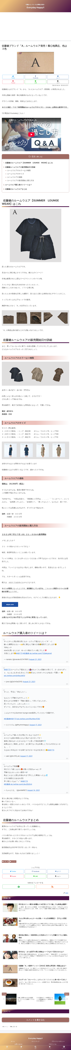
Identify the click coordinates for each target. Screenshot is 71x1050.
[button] (65, 508)
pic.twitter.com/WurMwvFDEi (28, 719)
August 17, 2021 (35, 725)
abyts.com (10, 604)
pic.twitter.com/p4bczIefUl (14, 676)
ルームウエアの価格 (14, 177)
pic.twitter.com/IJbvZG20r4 (21, 784)
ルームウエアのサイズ (15, 174)
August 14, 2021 (33, 790)
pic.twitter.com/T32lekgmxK (40, 653)
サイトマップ (35, 1041)
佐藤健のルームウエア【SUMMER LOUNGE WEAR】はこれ (29, 163)
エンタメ (13, 861)
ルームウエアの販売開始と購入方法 (20, 180)
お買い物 (6, 861)
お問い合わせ (18, 1044)
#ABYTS (19, 653)
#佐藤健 (26, 653)
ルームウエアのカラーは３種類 (19, 170)
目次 (34, 156)
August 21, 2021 (35, 659)
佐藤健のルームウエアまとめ (16, 189)
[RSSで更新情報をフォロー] (52, 887)
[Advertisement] (35, 27)
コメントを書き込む (35, 1020)
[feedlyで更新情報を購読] (18, 887)
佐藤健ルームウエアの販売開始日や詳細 (20, 167)
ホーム (13, 1041)
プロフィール (52, 1044)
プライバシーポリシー (58, 1041)
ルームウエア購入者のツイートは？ (18, 185)
